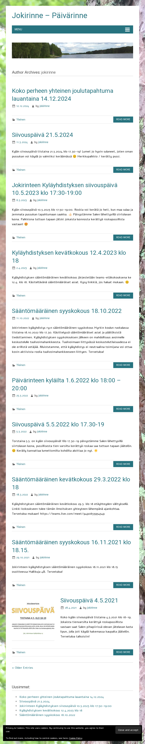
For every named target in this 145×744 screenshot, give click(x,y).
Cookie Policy (75, 738)
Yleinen (20, 119)
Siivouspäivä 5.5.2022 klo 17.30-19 (58, 424)
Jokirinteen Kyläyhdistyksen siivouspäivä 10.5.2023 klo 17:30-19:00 (65, 706)
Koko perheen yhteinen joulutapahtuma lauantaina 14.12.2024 (61, 697)
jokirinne (44, 106)
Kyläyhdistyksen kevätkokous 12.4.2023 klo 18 (50, 710)
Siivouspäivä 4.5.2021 (89, 600)
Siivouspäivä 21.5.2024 (42, 134)
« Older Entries (22, 668)
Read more (123, 119)
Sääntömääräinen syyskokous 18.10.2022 (67, 310)
